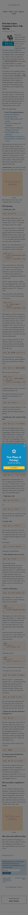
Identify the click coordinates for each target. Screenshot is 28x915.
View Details (14, 468)
